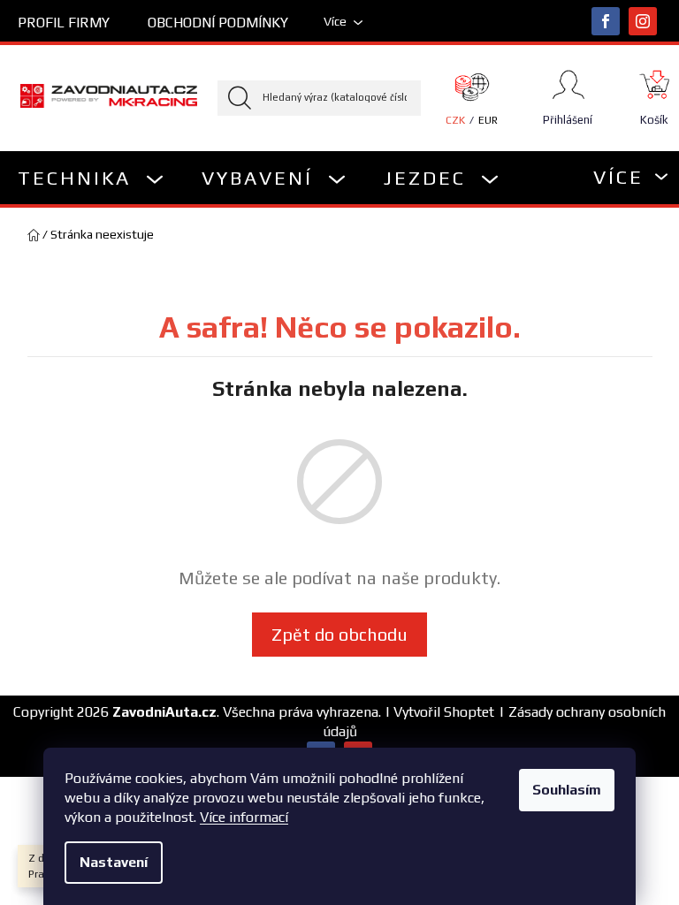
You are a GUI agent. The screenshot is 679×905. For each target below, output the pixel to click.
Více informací (244, 817)
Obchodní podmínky (218, 22)
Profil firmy (64, 22)
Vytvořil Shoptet (443, 711)
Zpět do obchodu (339, 634)
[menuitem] (91, 177)
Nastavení (114, 862)
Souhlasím (566, 789)
